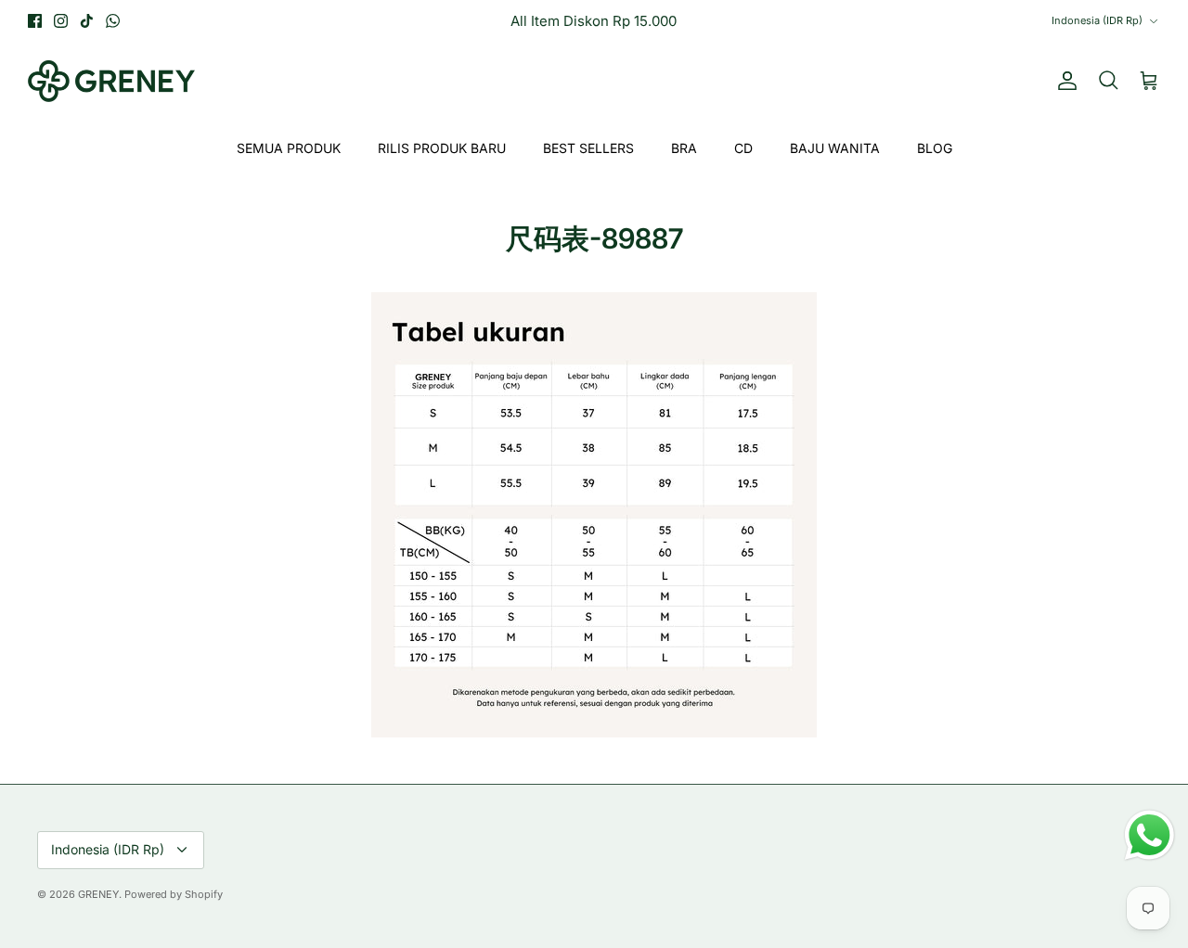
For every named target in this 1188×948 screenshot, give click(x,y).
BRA (684, 148)
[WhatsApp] (113, 21)
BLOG (934, 148)
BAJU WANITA (835, 148)
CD (743, 148)
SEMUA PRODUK (289, 148)
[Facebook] (35, 21)
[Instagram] (61, 21)
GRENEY (98, 894)
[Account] (1063, 81)
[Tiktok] (87, 21)
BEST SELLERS (588, 148)
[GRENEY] (111, 81)
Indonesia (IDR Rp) (1097, 20)
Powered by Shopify (173, 894)
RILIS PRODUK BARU (442, 148)
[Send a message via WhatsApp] (1149, 835)
